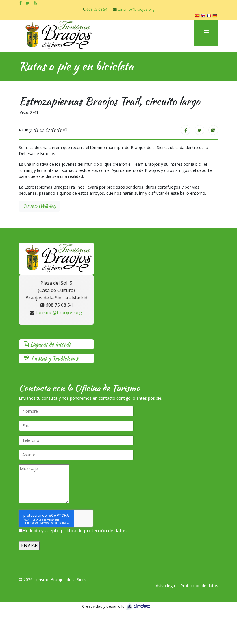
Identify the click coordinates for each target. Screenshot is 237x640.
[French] (209, 16)
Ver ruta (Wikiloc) (39, 206)
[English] (204, 16)
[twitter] (27, 3)
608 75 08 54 (96, 9)
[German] (215, 16)
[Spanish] (198, 16)
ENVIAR (29, 545)
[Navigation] (206, 33)
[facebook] (20, 3)
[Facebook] (185, 130)
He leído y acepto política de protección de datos (75, 530)
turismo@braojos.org (136, 9)
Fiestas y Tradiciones (53, 358)
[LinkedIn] (213, 130)
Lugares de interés (50, 344)
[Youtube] (35, 3)
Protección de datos (199, 585)
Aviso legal (166, 585)
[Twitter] (199, 130)
